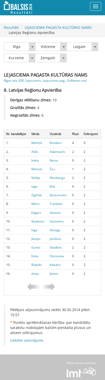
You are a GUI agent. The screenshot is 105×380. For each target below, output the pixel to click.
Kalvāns (55, 265)
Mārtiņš (36, 143)
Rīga (16, 46)
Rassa (54, 160)
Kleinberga (57, 178)
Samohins (57, 221)
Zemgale (48, 57)
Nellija (35, 178)
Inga (34, 186)
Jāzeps (36, 239)
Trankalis (56, 204)
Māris (35, 204)
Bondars (56, 143)
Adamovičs (57, 152)
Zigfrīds (36, 195)
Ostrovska (57, 256)
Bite (52, 186)
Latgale (79, 46)
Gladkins (56, 247)
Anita (35, 274)
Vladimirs (38, 221)
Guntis (36, 247)
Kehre (54, 274)
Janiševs (55, 239)
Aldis (34, 152)
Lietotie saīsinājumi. (27, 340)
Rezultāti (11, 27)
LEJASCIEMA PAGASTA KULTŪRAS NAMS (58, 27)
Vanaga (55, 230)
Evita (34, 256)
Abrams (55, 213)
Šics (52, 169)
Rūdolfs (36, 265)
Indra (35, 160)
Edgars (36, 213)
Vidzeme (48, 46)
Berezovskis (58, 195)
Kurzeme (16, 57)
